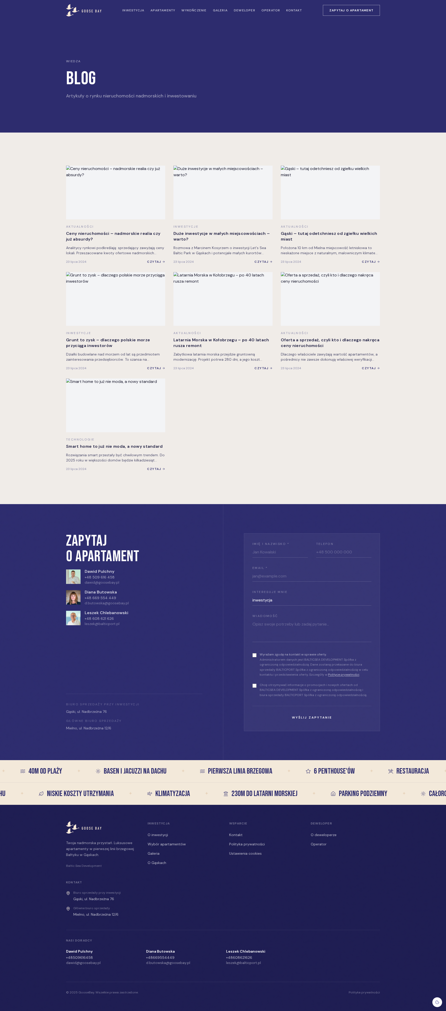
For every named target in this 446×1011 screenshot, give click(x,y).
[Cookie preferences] (437, 1002)
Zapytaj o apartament (351, 10)
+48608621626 (239, 957)
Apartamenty (162, 10)
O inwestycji (158, 834)
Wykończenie (193, 10)
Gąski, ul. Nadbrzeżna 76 (86, 711)
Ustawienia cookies (245, 853)
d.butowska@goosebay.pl (107, 603)
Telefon (325, 544)
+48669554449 (160, 957)
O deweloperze (324, 834)
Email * (260, 568)
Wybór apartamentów (167, 844)
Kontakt (294, 10)
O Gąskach (157, 862)
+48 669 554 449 (100, 598)
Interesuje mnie (270, 592)
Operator (270, 10)
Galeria (220, 10)
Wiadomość (265, 616)
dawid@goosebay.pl (102, 582)
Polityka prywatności (247, 844)
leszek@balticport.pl (102, 623)
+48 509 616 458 (100, 577)
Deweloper (244, 10)
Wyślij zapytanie (312, 717)
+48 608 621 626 (99, 618)
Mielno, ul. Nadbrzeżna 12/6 (88, 728)
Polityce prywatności (343, 675)
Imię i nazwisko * (271, 544)
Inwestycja (133, 10)
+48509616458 (79, 957)
